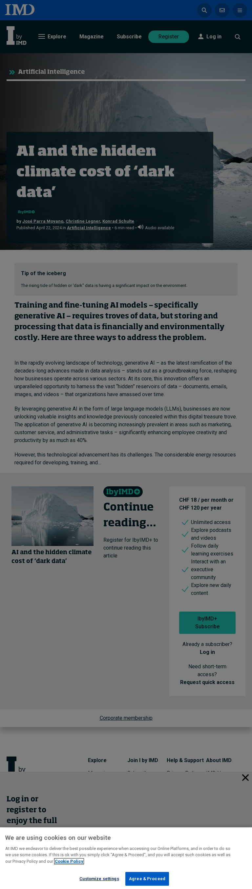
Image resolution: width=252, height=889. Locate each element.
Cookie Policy (69, 861)
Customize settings (99, 878)
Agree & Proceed (147, 878)
